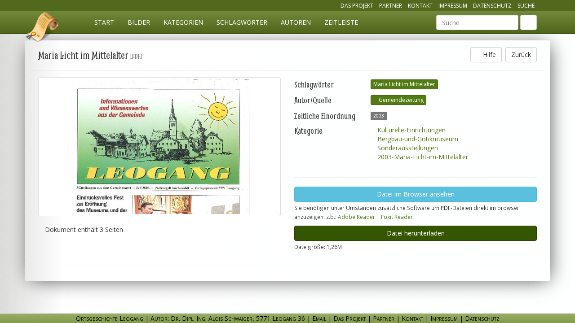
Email (319, 318)
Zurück (521, 54)
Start (104, 22)
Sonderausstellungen (407, 148)
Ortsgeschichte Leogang (43, 28)
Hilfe (488, 54)
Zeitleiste (341, 22)
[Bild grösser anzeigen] (159, 146)
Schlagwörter (242, 22)
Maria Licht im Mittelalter (404, 84)
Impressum (452, 5)
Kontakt (420, 5)
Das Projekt (357, 5)
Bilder (139, 22)
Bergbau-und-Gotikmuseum (417, 139)
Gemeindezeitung (400, 100)
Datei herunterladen (416, 233)
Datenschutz (492, 5)
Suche (526, 5)
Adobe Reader (356, 216)
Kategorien (183, 22)
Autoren (296, 22)
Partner (390, 5)
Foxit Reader (397, 216)
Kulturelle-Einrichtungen (411, 130)
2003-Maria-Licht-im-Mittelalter (422, 157)
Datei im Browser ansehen (416, 194)
